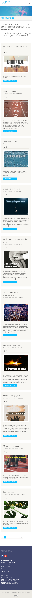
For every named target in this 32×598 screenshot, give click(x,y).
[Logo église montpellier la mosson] (10, 2)
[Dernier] (22, 537)
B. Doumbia (18, 49)
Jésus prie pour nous (12, 189)
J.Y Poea (19, 191)
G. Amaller (20, 244)
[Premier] (2, 537)
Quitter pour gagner (11, 396)
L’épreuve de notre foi (12, 345)
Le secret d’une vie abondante (15, 46)
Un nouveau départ (11, 446)
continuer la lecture (10, 80)
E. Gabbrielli (20, 144)
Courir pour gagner (11, 91)
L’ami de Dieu (8, 492)
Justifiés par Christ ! (11, 141)
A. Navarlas (19, 93)
